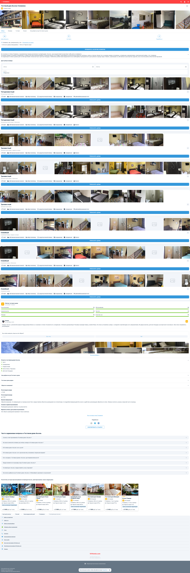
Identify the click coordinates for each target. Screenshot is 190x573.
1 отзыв (18, 30)
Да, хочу (48, 336)
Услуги (25, 30)
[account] (184, 2)
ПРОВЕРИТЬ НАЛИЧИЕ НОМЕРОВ (95, 49)
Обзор (2, 30)
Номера (10, 30)
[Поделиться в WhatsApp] (91, 423)
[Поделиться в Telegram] (95, 423)
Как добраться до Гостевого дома (39, 30)
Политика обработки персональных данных (10, 571)
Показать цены (95, 100)
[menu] (188, 2)
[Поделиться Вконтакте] (98, 423)
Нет (141, 336)
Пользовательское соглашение (8, 568)
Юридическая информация (7, 569)
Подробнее (104, 570)
